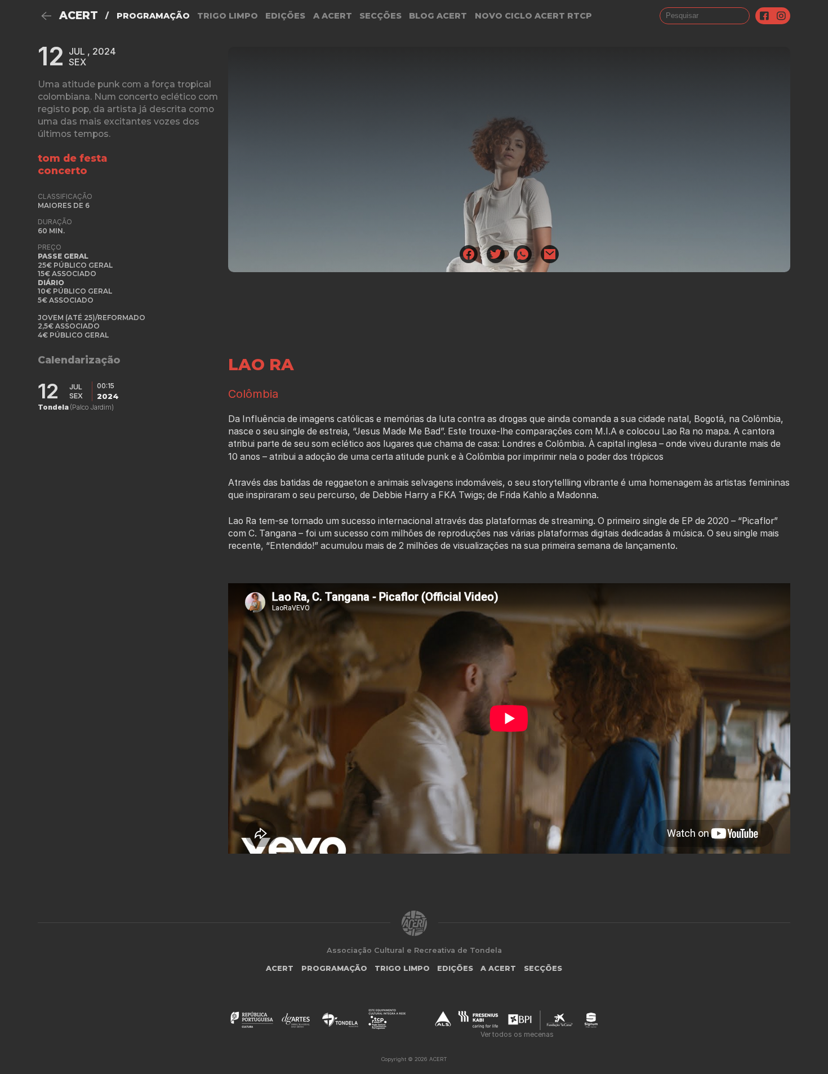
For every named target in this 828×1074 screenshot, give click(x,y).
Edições (285, 16)
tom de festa (72, 158)
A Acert (332, 16)
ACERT (78, 15)
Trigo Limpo (227, 16)
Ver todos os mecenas (517, 1034)
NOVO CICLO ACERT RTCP (533, 16)
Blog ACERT (438, 16)
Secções (380, 16)
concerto (62, 170)
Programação (153, 16)
